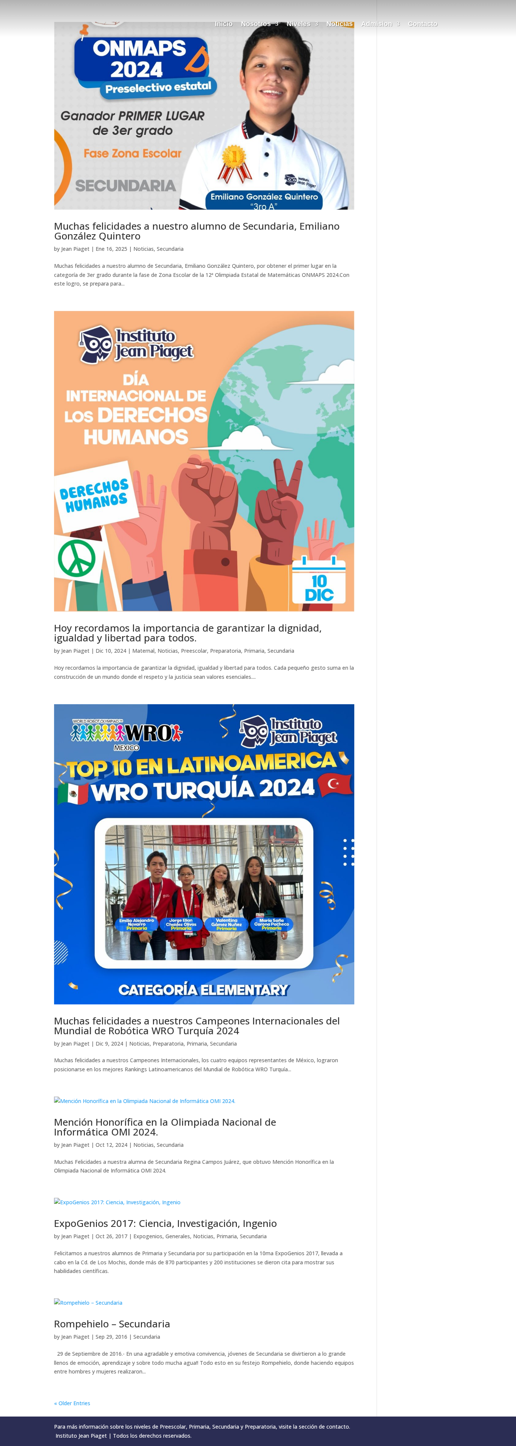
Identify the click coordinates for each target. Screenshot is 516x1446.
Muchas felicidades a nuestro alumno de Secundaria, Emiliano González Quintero (197, 231)
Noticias (339, 24)
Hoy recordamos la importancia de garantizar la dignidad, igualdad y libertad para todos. (188, 632)
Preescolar (194, 650)
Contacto (422, 24)
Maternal (143, 650)
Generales (177, 1236)
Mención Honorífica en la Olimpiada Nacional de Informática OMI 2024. (165, 1127)
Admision (376, 24)
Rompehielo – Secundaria (112, 1323)
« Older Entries (72, 1403)
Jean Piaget (75, 248)
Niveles (299, 24)
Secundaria (170, 248)
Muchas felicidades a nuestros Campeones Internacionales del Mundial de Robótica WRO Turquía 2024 (197, 1025)
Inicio (224, 24)
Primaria (254, 650)
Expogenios (147, 1236)
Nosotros (256, 24)
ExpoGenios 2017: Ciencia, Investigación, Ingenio (165, 1223)
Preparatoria (225, 650)
